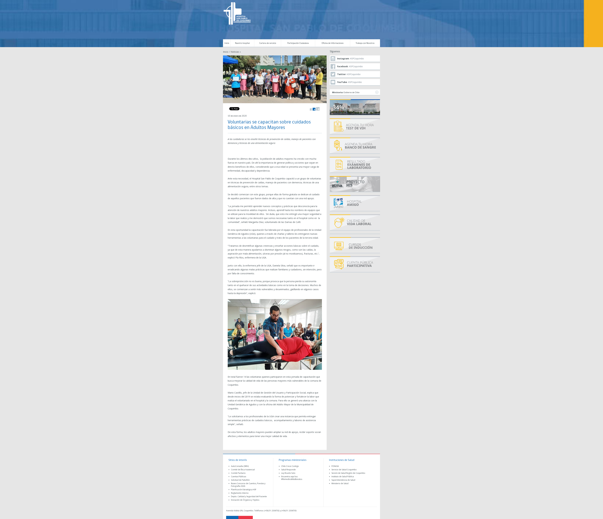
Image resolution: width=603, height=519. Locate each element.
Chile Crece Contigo (290, 466)
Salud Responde (288, 469)
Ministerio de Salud (339, 483)
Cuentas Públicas (238, 476)
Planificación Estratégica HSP (243, 489)
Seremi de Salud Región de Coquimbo (348, 473)
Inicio (226, 43)
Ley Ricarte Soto (288, 473)
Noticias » (236, 51)
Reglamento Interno (240, 493)
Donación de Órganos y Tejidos (245, 500)
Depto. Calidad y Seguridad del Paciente (249, 496)
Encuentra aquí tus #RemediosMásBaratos (291, 478)
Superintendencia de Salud (343, 480)
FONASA (335, 466)
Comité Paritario (238, 473)
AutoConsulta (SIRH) (240, 466)
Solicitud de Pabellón (240, 480)
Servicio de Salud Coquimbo (344, 469)
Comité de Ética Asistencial (243, 469)
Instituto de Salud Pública (342, 476)
